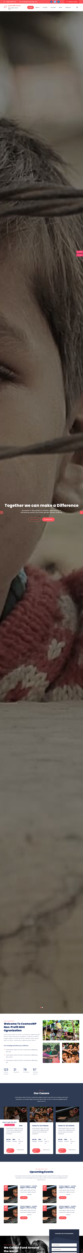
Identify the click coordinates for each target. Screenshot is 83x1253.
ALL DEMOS (79, 252)
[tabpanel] (41, 512)
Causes (45, 7)
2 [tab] (42, 1007)
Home (30, 7)
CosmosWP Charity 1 (14, 6)
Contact (68, 7)
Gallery (53, 7)
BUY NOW (79, 255)
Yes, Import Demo (9, 1125)
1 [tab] (40, 1007)
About (38, 7)
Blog (60, 7)
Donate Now (72, 2)
